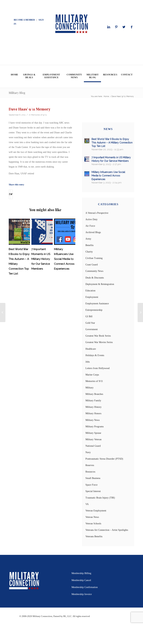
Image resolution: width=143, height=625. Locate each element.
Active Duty (91, 219)
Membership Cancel (81, 580)
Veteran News (92, 517)
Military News (92, 420)
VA (87, 504)
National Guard (93, 446)
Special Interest (93, 491)
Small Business (92, 478)
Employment (91, 297)
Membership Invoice (82, 594)
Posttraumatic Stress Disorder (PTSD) (104, 458)
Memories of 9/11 (39, 115)
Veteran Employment (95, 510)
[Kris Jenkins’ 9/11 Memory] (2, 312)
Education (90, 290)
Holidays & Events (94, 355)
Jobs (87, 361)
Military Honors (93, 413)
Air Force (90, 226)
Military (89, 387)
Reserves (89, 465)
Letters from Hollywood (97, 368)
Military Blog (17, 93)
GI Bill (88, 316)
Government (91, 329)
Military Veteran (93, 439)
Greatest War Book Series (98, 335)
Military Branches (94, 394)
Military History (93, 407)
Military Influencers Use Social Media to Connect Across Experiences (64, 259)
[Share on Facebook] (9, 194)
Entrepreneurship (93, 310)
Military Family (93, 400)
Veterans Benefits (93, 536)
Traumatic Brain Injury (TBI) (100, 497)
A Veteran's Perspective (96, 213)
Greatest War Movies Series (99, 342)
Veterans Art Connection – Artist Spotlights (106, 530)
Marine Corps (92, 374)
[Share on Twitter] (11, 194)
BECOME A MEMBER (24, 20)
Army (88, 238)
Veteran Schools (93, 523)
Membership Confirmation (85, 587)
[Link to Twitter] (124, 27)
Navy (88, 452)
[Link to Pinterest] (116, 27)
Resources (90, 471)
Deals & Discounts (94, 277)
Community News (94, 271)
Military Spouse (93, 433)
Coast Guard (91, 264)
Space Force (91, 484)
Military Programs (94, 426)
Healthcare (90, 349)
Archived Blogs (93, 232)
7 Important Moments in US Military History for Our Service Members (40, 259)
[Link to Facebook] (131, 27)
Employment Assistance (97, 303)
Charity (89, 251)
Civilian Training (94, 258)
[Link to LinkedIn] (108, 27)
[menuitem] (14, 76)
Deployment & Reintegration (99, 284)
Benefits (89, 245)
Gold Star (90, 323)
